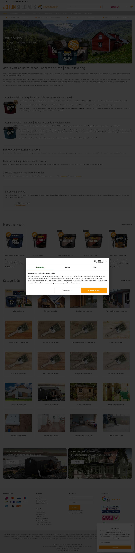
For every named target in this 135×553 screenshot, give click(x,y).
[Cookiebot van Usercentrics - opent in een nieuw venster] (95, 261)
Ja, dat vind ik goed (94, 290)
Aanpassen (66, 290)
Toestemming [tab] (40, 267)
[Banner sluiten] (106, 261)
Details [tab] (67, 267)
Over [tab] (95, 267)
